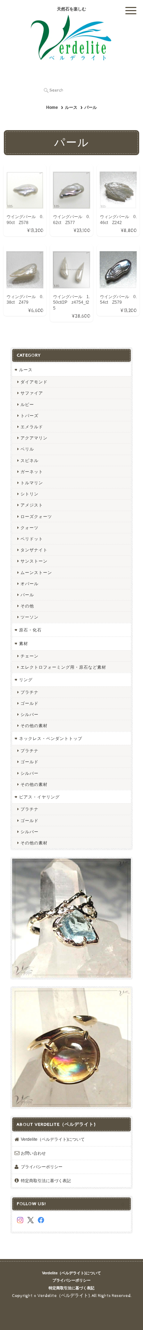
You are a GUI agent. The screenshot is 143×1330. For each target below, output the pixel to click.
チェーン (29, 656)
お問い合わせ (33, 1153)
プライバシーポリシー (41, 1166)
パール (27, 594)
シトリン (29, 494)
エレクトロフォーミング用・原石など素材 (63, 667)
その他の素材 (34, 725)
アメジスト (31, 505)
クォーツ (29, 527)
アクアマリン (34, 438)
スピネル (29, 460)
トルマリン (31, 482)
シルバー (29, 714)
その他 (27, 606)
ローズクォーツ (36, 516)
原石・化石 (30, 630)
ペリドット (31, 538)
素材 (23, 643)
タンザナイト (34, 550)
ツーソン (29, 617)
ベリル (27, 449)
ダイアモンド (34, 382)
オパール (29, 583)
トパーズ (29, 415)
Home (52, 107)
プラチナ (29, 692)
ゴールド (29, 703)
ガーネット (31, 471)
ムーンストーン (36, 572)
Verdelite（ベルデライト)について (53, 1139)
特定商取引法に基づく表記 (46, 1180)
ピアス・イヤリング (39, 797)
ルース (71, 107)
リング (26, 679)
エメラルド (31, 426)
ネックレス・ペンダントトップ (50, 738)
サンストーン (34, 561)
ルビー (27, 404)
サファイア (31, 393)
